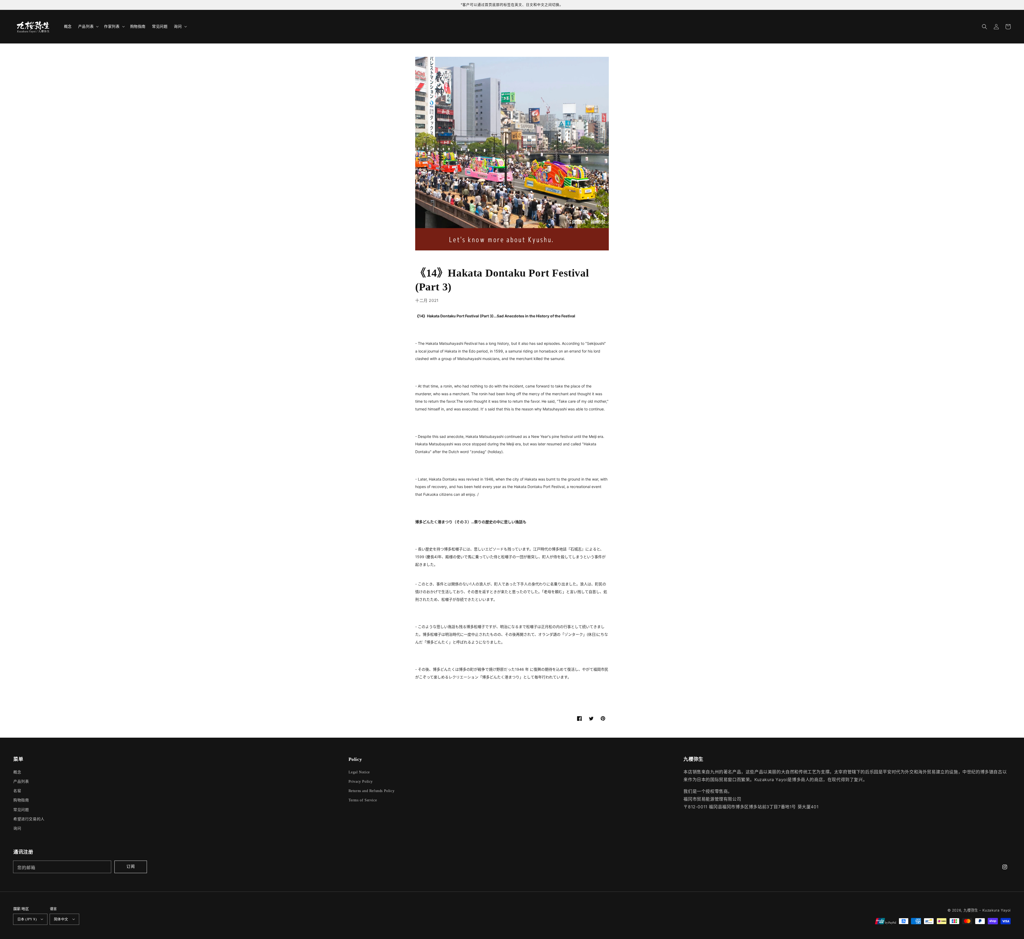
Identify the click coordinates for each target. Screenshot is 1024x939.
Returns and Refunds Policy (372, 791)
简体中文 (61, 919)
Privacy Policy (361, 782)
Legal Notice (359, 772)
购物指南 (21, 800)
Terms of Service (363, 800)
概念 (17, 772)
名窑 (17, 791)
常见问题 (21, 810)
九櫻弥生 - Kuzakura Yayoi (987, 910)
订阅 (130, 866)
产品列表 (21, 782)
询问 (17, 828)
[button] (984, 27)
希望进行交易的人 (29, 819)
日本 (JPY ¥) (27, 919)
